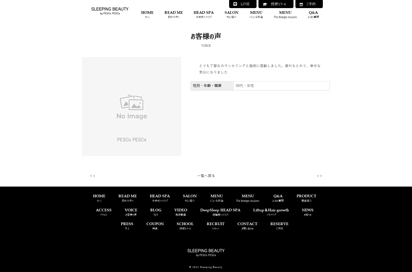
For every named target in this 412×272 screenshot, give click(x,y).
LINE (243, 4)
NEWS (308, 212)
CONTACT (247, 225)
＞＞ (319, 176)
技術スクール (276, 4)
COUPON (155, 225)
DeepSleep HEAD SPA (220, 212)
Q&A (313, 14)
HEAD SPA (204, 14)
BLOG (155, 212)
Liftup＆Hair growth (271, 212)
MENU (256, 14)
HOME (147, 14)
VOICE (131, 212)
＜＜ (92, 176)
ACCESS (104, 212)
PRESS (127, 225)
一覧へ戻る (206, 176)
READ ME (174, 14)
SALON (231, 14)
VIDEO (180, 212)
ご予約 (309, 4)
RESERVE (279, 225)
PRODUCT (306, 197)
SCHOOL (185, 225)
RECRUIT (216, 225)
